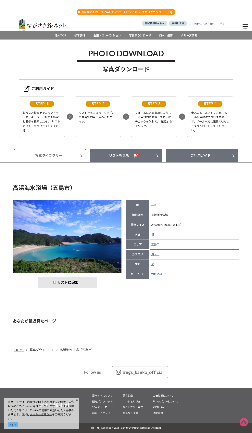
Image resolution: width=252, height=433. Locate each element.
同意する (13, 425)
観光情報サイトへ (154, 23)
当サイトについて (102, 395)
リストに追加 (68, 282)
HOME (19, 350)
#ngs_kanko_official (143, 372)
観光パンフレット (102, 401)
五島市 (155, 244)
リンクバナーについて (165, 401)
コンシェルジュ (131, 401)
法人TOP (60, 35)
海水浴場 (156, 274)
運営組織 (128, 395)
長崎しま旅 (178, 23)
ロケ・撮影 (166, 35)
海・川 (155, 254)
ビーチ (168, 274)
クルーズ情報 (189, 35)
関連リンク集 (130, 413)
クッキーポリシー (41, 414)
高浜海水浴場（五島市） (77, 350)
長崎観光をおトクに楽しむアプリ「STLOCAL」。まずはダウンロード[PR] (126, 12)
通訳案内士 (159, 413)
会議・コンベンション (107, 35)
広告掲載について (163, 395)
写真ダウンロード (140, 35)
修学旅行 (79, 35)
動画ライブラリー (102, 413)
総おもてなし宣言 (133, 407)
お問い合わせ (160, 407)
